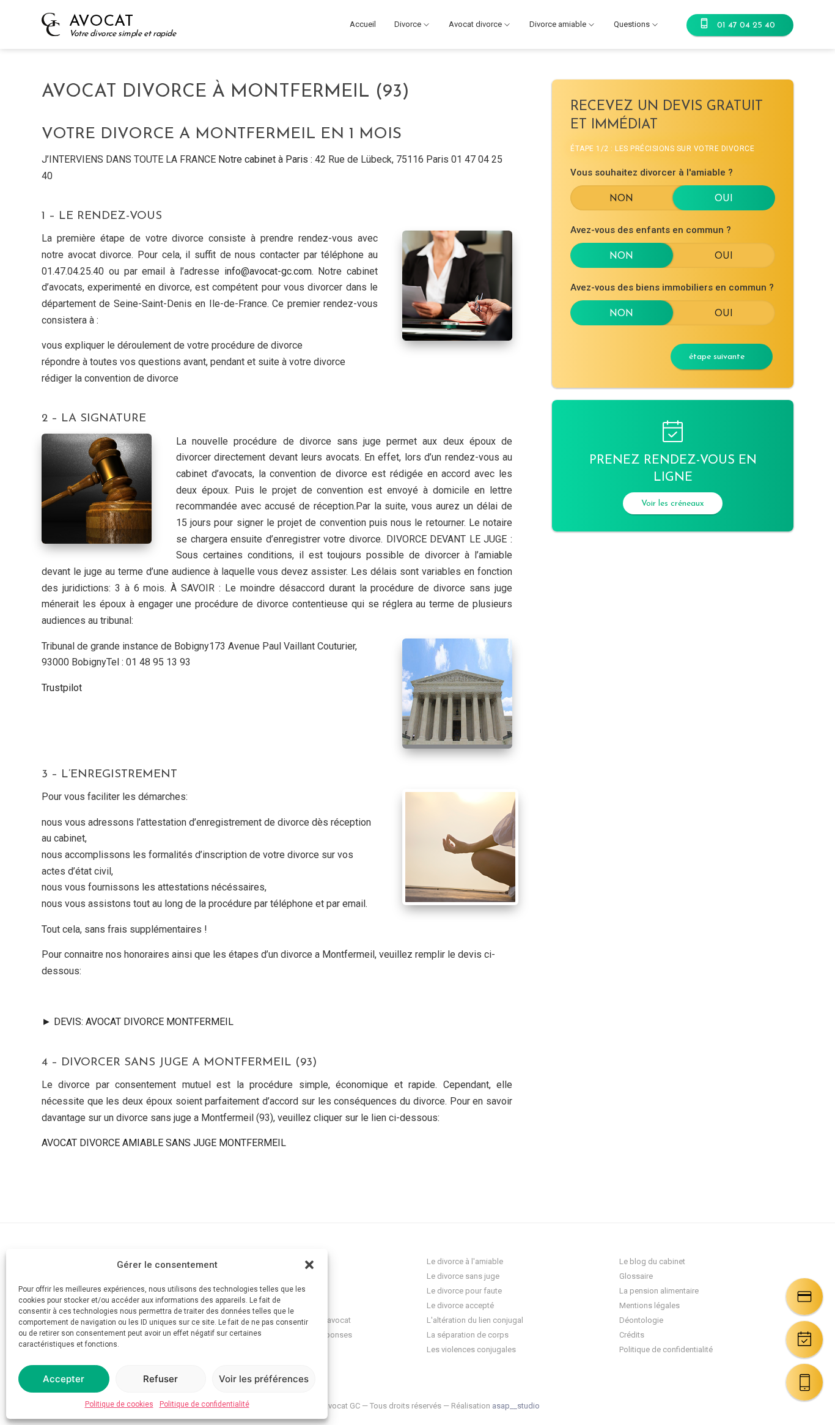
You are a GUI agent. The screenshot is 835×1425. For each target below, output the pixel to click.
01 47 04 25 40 (746, 25)
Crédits (631, 1334)
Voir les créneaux (672, 503)
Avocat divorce (475, 24)
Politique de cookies (119, 1404)
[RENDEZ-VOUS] (804, 1339)
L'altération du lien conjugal (475, 1320)
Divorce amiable (557, 24)
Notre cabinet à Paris (263, 159)
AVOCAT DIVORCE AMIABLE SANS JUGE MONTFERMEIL (164, 1143)
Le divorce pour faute (464, 1290)
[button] (309, 1265)
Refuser (160, 1379)
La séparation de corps (468, 1334)
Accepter (63, 1379)
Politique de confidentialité (204, 1404)
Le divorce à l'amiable (465, 1261)
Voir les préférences (264, 1379)
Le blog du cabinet (652, 1261)
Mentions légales (649, 1305)
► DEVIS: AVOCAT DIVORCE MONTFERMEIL (138, 1021)
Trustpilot (62, 688)
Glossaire (636, 1276)
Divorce (407, 24)
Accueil (363, 24)
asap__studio (516, 1405)
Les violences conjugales (471, 1349)
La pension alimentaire (659, 1290)
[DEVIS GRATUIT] (804, 1296)
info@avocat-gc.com (268, 271)
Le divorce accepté (460, 1305)
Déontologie (641, 1320)
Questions (632, 24)
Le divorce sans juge (463, 1276)
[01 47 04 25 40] (804, 1382)
